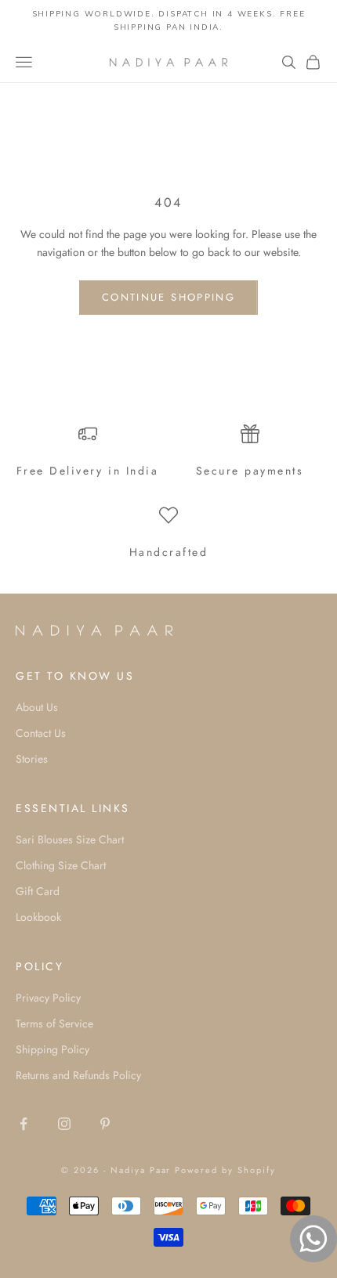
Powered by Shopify (225, 1170)
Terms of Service (54, 1023)
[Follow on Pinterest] (105, 1124)
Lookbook (38, 917)
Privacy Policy (48, 997)
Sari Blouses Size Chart (70, 839)
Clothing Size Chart (61, 865)
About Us (37, 707)
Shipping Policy (52, 1049)
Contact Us (41, 733)
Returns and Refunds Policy (78, 1075)
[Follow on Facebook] (23, 1124)
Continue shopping (168, 297)
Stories (32, 759)
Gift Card (38, 891)
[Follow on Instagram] (64, 1124)
